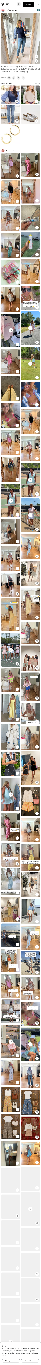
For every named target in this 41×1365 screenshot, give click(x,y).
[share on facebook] (9, 78)
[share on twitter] (18, 78)
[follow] (38, 10)
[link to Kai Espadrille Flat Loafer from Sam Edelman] (30, 114)
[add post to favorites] (36, 61)
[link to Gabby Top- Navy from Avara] (10, 95)
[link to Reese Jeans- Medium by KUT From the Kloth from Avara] (10, 114)
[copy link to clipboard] (23, 78)
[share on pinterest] (13, 78)
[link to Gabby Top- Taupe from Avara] (30, 95)
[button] (38, 4)
